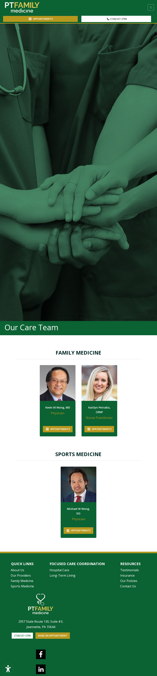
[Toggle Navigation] (151, 7)
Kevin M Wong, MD (57, 407)
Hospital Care (59, 570)
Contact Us (128, 586)
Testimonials (129, 570)
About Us (17, 570)
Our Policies (128, 581)
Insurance (127, 575)
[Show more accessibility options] (8, 668)
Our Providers (21, 575)
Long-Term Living (62, 575)
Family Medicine (22, 581)
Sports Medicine (22, 586)
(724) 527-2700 (118, 19)
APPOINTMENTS (59, 429)
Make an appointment (52, 635)
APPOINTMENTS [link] (42, 19)
